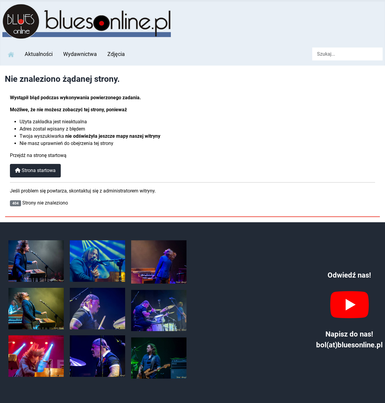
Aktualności (39, 54)
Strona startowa (38, 170)
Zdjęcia (116, 54)
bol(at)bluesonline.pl (349, 345)
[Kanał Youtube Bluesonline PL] (349, 304)
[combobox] (347, 54)
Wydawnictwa (80, 54)
